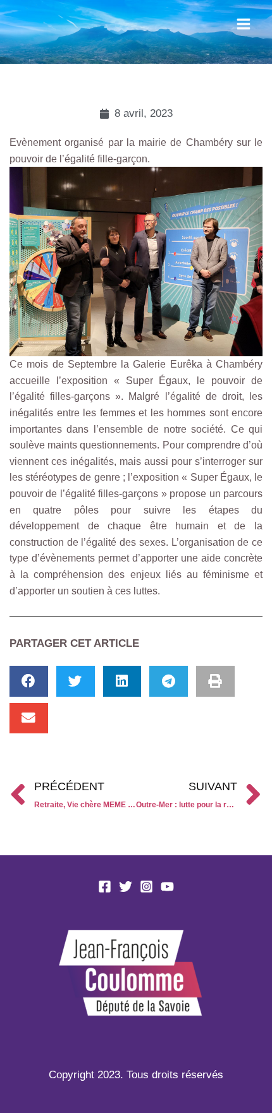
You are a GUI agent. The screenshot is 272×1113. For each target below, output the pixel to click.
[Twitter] (125, 886)
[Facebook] (104, 886)
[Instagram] (146, 886)
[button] (28, 681)
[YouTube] (167, 886)
